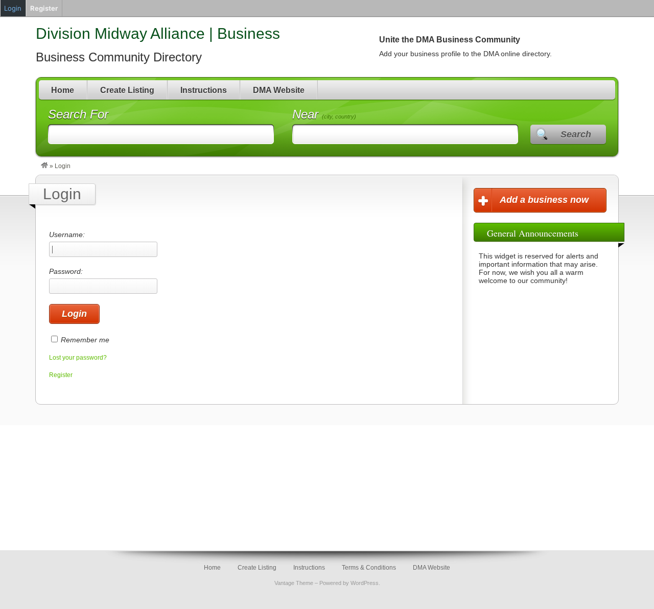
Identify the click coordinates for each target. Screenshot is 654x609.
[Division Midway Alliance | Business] (44, 166)
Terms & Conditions (369, 567)
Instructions (203, 90)
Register (61, 375)
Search (575, 134)
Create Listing (127, 90)
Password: (66, 271)
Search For (78, 114)
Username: (67, 234)
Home (62, 90)
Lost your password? (78, 357)
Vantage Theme (293, 583)
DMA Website (279, 90)
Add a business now (544, 200)
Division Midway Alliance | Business (158, 33)
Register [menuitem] (44, 8)
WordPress (365, 583)
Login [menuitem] (12, 8)
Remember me (85, 340)
